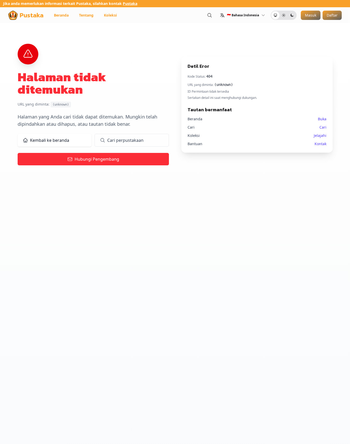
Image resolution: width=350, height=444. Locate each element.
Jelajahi (320, 135)
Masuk (310, 15)
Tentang (86, 15)
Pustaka (130, 3)
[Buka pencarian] (209, 15)
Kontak (320, 143)
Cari (322, 127)
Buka (322, 118)
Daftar (332, 15)
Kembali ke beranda (49, 140)
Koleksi (110, 15)
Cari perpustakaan (125, 140)
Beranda (61, 15)
